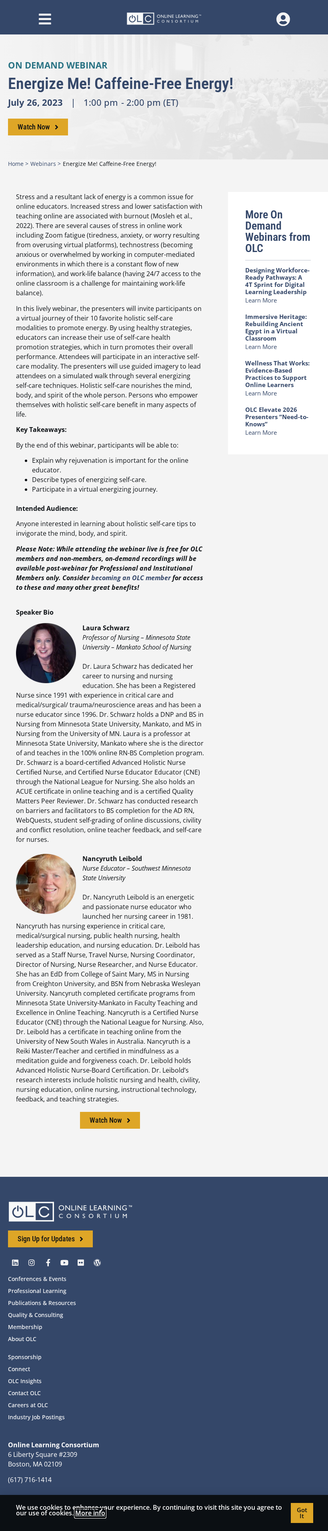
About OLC (22, 1339)
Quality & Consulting (35, 1315)
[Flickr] (81, 1262)
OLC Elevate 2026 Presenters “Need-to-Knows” (276, 416)
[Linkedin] (15, 1262)
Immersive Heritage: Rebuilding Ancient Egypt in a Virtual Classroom (276, 327)
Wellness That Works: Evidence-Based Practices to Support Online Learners (277, 374)
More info (90, 1513)
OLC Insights (25, 1381)
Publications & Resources (42, 1303)
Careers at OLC (28, 1405)
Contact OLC (24, 1393)
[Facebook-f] (48, 1262)
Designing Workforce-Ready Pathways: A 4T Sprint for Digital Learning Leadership (277, 281)
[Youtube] (64, 1262)
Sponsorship (25, 1357)
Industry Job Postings (36, 1417)
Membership (25, 1327)
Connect (19, 1369)
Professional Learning (37, 1291)
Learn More (261, 300)
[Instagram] (31, 1262)
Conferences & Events (37, 1279)
